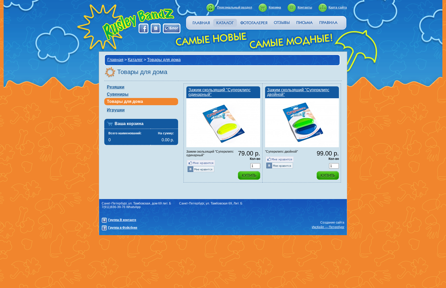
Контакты (305, 7)
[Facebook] (201, 163)
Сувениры (118, 94)
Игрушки (116, 110)
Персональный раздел (234, 7)
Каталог (135, 59)
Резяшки (115, 87)
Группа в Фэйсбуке (122, 227)
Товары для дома (164, 59)
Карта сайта (338, 7)
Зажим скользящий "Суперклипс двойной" (298, 92)
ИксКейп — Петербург (328, 227)
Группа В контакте (122, 220)
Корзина (275, 7)
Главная (115, 59)
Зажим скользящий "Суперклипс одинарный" (219, 92)
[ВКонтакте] (201, 169)
